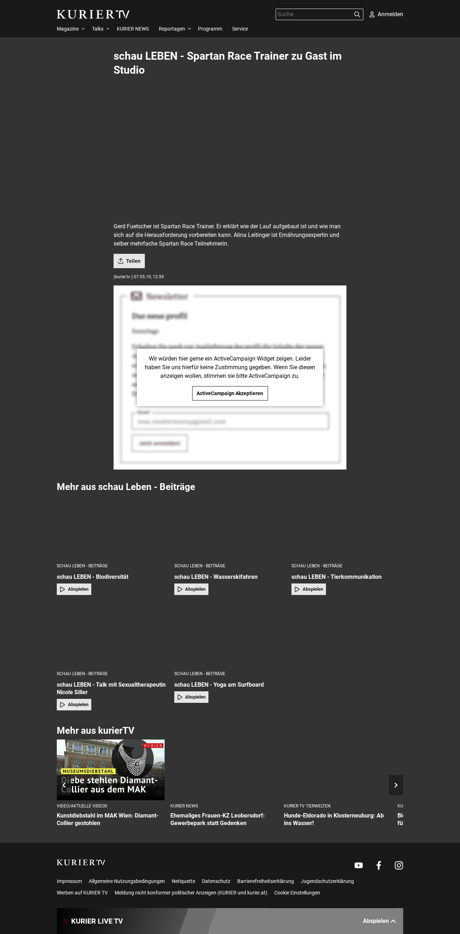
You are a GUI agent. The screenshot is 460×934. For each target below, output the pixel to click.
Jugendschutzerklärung (327, 881)
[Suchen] (357, 14)
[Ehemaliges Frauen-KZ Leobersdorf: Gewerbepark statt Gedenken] (224, 770)
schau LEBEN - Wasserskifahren (216, 576)
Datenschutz (216, 881)
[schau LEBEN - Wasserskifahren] (230, 527)
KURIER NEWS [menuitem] (133, 29)
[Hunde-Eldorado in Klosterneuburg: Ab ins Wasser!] (338, 770)
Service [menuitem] (240, 29)
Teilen (133, 261)
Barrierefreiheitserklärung (265, 881)
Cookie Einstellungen (297, 893)
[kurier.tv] (81, 862)
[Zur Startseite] (93, 14)
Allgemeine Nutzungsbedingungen (127, 881)
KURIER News (184, 806)
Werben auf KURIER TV (82, 893)
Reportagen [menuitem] (172, 29)
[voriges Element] (64, 785)
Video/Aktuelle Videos (82, 806)
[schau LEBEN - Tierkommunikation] (347, 527)
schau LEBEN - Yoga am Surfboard (219, 684)
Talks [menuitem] (98, 29)
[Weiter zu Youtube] (358, 865)
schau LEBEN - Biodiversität (92, 576)
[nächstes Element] (396, 785)
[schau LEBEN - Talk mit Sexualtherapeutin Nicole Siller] (113, 635)
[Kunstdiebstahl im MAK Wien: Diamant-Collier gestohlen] (111, 770)
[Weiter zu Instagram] (399, 865)
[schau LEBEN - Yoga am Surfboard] (230, 635)
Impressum (69, 881)
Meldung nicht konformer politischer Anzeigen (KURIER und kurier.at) (191, 893)
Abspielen (78, 589)
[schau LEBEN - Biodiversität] (113, 527)
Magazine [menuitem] (68, 29)
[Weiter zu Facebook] (378, 865)
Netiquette (183, 881)
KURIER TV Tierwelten (307, 806)
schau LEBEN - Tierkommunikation (336, 576)
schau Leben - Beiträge (82, 565)
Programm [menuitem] (210, 29)
